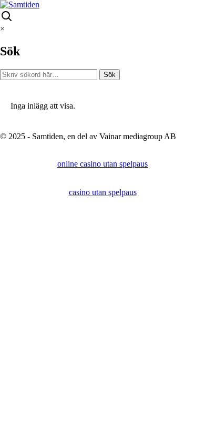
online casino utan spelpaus (102, 163)
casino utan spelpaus (103, 192)
